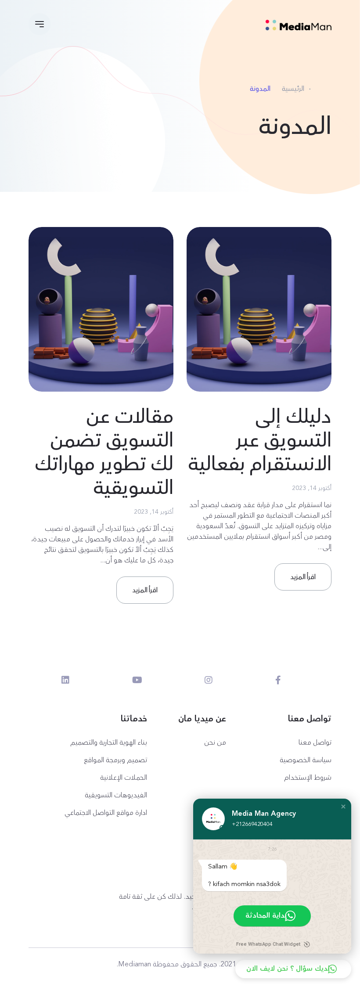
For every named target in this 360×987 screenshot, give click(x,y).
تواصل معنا (315, 742)
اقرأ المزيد (303, 577)
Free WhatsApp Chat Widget (268, 944)
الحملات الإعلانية (123, 777)
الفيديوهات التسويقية (116, 795)
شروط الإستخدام (307, 777)
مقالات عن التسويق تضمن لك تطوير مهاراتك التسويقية (104, 452)
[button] (343, 806)
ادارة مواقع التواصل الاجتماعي (106, 812)
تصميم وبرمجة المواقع (115, 760)
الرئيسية (293, 88)
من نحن (215, 742)
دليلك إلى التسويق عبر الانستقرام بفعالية (259, 440)
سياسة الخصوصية (305, 760)
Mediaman (134, 964)
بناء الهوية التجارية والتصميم (108, 742)
